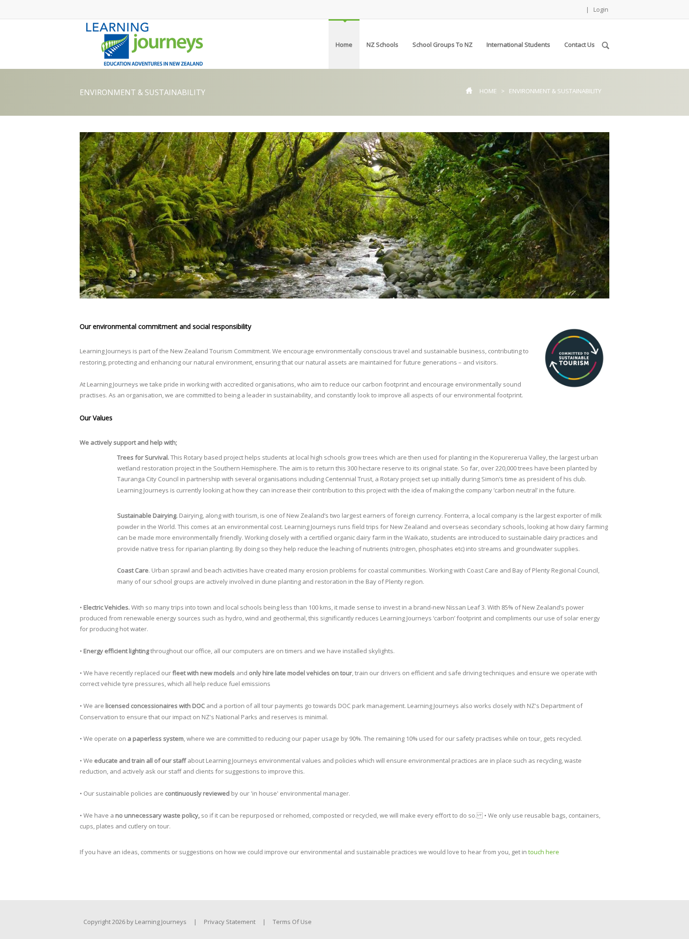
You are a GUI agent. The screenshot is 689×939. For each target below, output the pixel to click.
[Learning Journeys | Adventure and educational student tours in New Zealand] (145, 43)
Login (600, 9)
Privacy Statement (229, 921)
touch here (543, 852)
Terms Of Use (292, 921)
